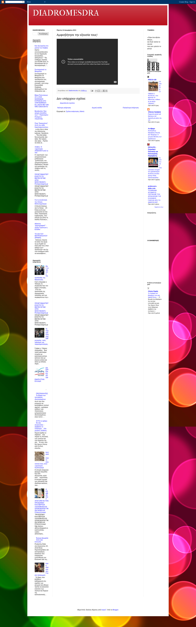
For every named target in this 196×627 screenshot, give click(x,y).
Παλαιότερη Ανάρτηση (131, 108)
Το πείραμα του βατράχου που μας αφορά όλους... (154, 295)
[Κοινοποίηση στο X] (101, 90)
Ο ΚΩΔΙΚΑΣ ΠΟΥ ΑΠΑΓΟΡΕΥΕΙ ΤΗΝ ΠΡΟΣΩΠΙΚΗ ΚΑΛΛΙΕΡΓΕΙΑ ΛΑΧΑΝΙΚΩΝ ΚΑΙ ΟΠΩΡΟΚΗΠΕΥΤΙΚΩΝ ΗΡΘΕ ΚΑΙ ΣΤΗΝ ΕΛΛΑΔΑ (42, 500)
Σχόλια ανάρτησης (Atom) (75, 111)
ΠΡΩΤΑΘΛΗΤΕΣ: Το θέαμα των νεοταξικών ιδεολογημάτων (41, 396)
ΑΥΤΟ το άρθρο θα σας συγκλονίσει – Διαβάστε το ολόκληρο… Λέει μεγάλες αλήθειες (41, 426)
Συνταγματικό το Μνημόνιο (40, 70)
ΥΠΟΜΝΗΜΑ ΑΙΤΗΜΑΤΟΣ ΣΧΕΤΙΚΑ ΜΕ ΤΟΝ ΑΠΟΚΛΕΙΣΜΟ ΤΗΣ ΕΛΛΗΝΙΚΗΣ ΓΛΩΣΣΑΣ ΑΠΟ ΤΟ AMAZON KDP (154, 196)
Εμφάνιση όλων (159, 207)
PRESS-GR (152, 80)
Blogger (115, 610)
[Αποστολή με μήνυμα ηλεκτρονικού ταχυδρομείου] (96, 90)
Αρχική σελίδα (97, 108)
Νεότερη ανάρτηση (64, 108)
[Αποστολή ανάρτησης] (92, 90)
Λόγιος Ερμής (153, 291)
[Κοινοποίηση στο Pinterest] (106, 90)
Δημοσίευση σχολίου (67, 103)
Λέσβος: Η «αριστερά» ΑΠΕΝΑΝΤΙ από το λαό (41, 150)
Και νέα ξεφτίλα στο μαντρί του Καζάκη (41, 47)
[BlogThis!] (98, 90)
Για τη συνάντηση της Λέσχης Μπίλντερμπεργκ (41, 202)
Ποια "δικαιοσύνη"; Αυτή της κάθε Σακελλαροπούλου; (41, 125)
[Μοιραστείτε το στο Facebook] (104, 90)
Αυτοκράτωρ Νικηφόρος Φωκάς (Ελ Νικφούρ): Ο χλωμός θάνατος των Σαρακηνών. (155, 134)
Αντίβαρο (151, 129)
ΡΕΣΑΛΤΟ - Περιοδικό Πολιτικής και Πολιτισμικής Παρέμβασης (153, 151)
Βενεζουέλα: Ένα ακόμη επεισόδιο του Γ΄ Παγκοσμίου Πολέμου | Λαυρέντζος (41, 115)
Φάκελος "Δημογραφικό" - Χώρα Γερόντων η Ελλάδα (41, 226)
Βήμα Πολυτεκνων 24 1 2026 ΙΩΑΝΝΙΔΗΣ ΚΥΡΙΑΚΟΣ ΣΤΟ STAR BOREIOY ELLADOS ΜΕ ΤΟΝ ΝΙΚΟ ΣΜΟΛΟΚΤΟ (42, 101)
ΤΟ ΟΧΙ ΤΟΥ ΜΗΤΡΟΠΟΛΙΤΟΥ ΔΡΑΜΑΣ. (41, 236)
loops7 (103, 610)
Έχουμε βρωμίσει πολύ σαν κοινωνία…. (41, 540)
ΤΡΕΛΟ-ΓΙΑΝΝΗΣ (154, 112)
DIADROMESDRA (66, 13)
